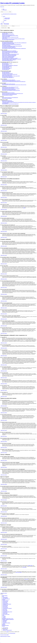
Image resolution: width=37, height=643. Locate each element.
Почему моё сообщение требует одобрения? (9, 59)
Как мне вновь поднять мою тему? (7, 60)
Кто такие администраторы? (6, 71)
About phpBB (24, 567)
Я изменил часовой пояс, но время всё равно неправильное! (11, 44)
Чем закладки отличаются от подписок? (8, 92)
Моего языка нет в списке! (6, 45)
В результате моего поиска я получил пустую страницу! (10, 88)
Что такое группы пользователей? (7, 73)
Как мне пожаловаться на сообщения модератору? (10, 58)
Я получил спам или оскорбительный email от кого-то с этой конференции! (13, 81)
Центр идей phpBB (19, 572)
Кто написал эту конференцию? (7, 100)
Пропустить (2, 6)
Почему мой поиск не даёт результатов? (8, 87)
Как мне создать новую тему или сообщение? (9, 50)
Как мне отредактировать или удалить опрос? (9, 54)
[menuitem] (4, 9)
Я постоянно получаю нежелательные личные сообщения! (11, 80)
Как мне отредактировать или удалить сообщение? (10, 51)
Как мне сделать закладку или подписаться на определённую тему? (12, 93)
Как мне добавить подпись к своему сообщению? (9, 52)
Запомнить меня (4, 27)
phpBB (24, 207)
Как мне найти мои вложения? (7, 98)
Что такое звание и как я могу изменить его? (9, 47)
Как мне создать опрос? (5, 53)
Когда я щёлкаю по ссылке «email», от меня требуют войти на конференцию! (14, 48)
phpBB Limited (30, 565)
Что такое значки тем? (5, 69)
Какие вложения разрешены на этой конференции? (10, 97)
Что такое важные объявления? (7, 66)
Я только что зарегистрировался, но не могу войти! (10, 35)
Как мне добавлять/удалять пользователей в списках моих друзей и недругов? (14, 84)
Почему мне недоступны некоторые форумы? (9, 55)
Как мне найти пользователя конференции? (9, 89)
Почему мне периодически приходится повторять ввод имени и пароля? (13, 38)
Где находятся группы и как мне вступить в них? (9, 74)
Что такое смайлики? (5, 64)
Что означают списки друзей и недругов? (8, 83)
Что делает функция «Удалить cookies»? (8, 39)
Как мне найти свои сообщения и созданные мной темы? (11, 90)
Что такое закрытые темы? (6, 68)
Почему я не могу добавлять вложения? (8, 56)
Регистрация (6, 23)
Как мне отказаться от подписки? (7, 95)
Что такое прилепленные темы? (7, 67)
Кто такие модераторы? (5, 72)
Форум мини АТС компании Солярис (12, 3)
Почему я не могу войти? (6, 36)
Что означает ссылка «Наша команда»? (8, 77)
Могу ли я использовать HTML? (7, 63)
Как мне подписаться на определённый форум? (9, 94)
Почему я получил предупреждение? (8, 57)
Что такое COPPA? (5, 33)
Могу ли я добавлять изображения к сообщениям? (10, 65)
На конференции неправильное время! (8, 43)
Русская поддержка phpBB (4, 634)
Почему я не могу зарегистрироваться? (8, 34)
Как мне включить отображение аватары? (8, 46)
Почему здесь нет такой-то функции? (8, 101)
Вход (1, 23)
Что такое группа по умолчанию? (7, 76)
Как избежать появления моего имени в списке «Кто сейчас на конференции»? (14, 42)
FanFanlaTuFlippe (12, 633)
